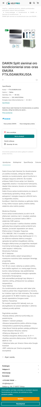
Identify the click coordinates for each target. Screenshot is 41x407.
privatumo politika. (7, 394)
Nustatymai (20, 404)
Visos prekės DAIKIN (10, 124)
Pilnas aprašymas (7, 112)
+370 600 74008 (8, 380)
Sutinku (20, 399)
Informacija (6, 373)
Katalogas (6, 366)
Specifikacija (6, 103)
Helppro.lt (6, 369)
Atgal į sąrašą (9, 357)
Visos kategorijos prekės (27, 124)
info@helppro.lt (7, 383)
